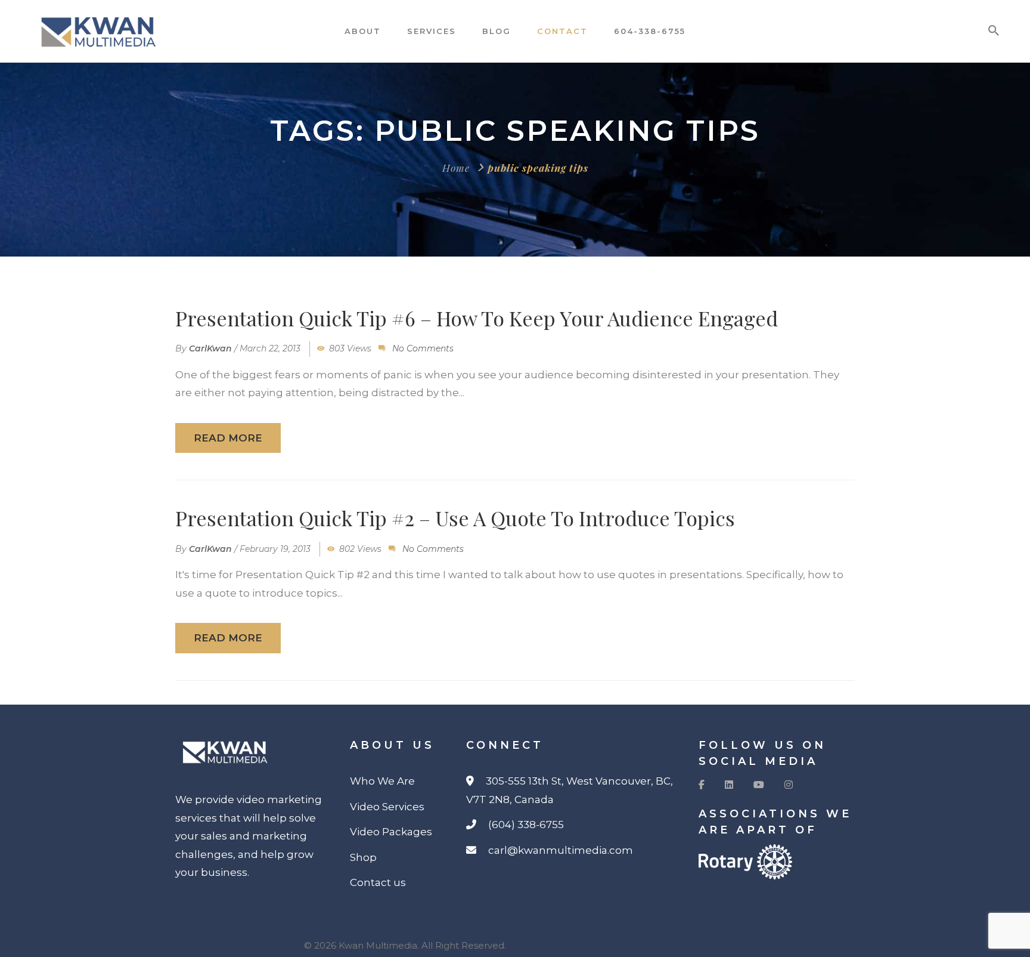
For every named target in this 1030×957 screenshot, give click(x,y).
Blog (496, 31)
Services (431, 31)
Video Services (387, 807)
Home (456, 167)
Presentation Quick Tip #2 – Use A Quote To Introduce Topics (455, 518)
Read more (228, 438)
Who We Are (382, 781)
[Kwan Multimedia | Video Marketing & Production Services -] (109, 31)
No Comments (423, 348)
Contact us (378, 882)
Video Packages (391, 832)
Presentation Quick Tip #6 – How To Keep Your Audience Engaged (476, 318)
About (363, 31)
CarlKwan (210, 348)
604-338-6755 (649, 31)
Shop (363, 857)
